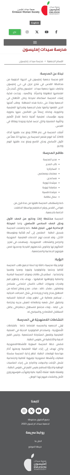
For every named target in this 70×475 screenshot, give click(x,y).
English (35, 22)
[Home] (36, 8)
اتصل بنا (38, 441)
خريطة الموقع (35, 446)
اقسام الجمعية (55, 61)
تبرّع (15, 32)
